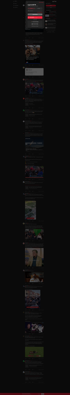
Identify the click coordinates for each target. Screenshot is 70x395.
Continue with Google (35, 21)
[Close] (27, 2)
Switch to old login (41, 2)
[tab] (31, 8)
